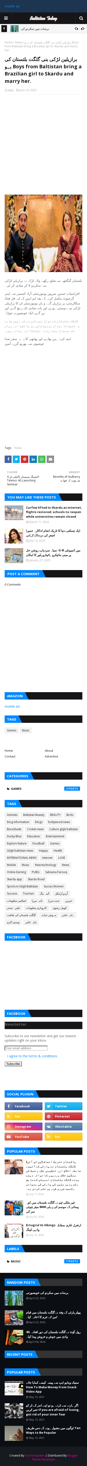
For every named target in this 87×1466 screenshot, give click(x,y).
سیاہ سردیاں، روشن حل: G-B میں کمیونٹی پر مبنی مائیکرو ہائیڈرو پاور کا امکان (53, 552)
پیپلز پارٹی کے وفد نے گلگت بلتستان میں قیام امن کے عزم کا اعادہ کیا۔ (53, 1314)
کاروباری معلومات (36, 908)
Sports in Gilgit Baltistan (22, 886)
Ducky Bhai (14, 836)
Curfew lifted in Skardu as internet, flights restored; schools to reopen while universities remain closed (54, 512)
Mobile (11, 865)
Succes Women (54, 886)
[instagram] (23, 1126)
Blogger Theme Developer (55, 1457)
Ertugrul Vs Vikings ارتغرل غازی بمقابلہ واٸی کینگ (53, 1227)
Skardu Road (36, 879)
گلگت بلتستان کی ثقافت (21, 915)
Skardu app (14, 879)
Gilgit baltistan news (20, 851)
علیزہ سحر (13, 908)
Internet (47, 858)
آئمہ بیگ (44, 893)
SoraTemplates (35, 1455)
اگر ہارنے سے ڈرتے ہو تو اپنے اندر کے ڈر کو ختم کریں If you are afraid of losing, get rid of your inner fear (53, 1409)
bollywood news (59, 822)
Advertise (51, 756)
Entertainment (55, 836)
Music (25, 730)
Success (12, 893)
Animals (12, 815)
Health (58, 851)
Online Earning (16, 872)
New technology (45, 865)
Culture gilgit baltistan (63, 829)
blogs (38, 822)
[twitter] (64, 1106)
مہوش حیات (49, 915)
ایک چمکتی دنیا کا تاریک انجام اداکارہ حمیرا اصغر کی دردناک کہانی (53, 533)
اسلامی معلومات (16, 901)
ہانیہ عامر (68, 915)
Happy (43, 851)
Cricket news (35, 829)
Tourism (28, 893)
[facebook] (23, 1106)
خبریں (68, 901)
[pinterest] (64, 1116)
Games (11, 730)
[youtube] (23, 1137)
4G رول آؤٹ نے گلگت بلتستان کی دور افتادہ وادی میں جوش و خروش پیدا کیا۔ (53, 1334)
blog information (18, 822)
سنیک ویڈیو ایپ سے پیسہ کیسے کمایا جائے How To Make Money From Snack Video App (52, 1387)
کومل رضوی (60, 908)
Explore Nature (17, 843)
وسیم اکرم (13, 922)
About (49, 750)
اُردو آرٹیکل (61, 893)
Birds (69, 815)
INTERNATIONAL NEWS (21, 858)
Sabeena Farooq (56, 872)
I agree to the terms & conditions (32, 1056)
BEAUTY (55, 815)
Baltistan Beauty (33, 815)
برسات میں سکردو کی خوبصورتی (47, 1293)
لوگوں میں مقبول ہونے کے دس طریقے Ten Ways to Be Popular (53, 1430)
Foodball (38, 843)
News (18, 42)
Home (9, 42)
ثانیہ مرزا (37, 901)
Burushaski (14, 829)
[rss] (23, 1116)
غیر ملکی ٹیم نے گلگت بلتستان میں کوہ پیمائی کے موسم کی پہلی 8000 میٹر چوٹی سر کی (52, 1207)
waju (11, 90)
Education (33, 836)
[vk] (64, 1126)
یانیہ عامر (30, 922)
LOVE (61, 858)
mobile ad (12, 6)
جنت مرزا (53, 901)
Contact (10, 756)
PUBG (35, 872)
